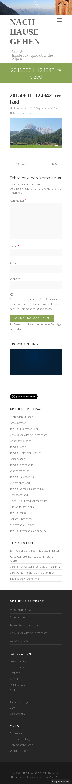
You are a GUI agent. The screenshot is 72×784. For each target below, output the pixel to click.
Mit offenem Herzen (22, 524)
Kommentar (18, 200)
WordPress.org (19, 750)
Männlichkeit (17, 684)
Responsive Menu (59, 20)
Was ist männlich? (20, 470)
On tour (14, 690)
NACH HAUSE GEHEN (25, 31)
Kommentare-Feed (21, 744)
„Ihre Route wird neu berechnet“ (29, 434)
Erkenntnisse (17, 667)
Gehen (14, 678)
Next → (55, 163)
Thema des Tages (20, 702)
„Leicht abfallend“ (20, 482)
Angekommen (18, 422)
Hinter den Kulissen (21, 416)
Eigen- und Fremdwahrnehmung (28, 500)
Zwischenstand (19, 494)
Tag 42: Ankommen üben (24, 428)
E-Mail (14, 262)
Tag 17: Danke (18, 512)
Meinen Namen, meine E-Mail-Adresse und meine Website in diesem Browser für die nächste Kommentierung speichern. (35, 303)
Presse (14, 696)
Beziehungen (17, 458)
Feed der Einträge (20, 739)
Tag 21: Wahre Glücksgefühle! (27, 488)
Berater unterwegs (21, 518)
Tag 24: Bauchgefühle (22, 476)
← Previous (19, 163)
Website (15, 278)
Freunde (15, 672)
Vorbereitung (17, 713)
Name (14, 246)
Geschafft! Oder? (20, 440)
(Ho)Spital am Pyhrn (22, 506)
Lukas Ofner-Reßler (21, 572)
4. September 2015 (45, 108)
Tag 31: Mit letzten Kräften (25, 452)
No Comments (22, 113)
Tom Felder (20, 108)
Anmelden (16, 733)
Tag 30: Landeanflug (21, 464)
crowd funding (18, 661)
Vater (13, 707)
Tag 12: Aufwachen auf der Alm (28, 530)
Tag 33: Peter (18, 446)
